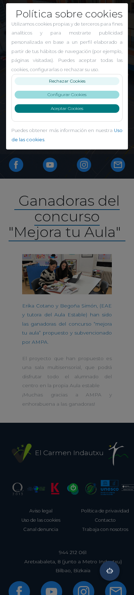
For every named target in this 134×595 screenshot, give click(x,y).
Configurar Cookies (67, 94)
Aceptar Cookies (67, 108)
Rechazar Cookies (67, 81)
